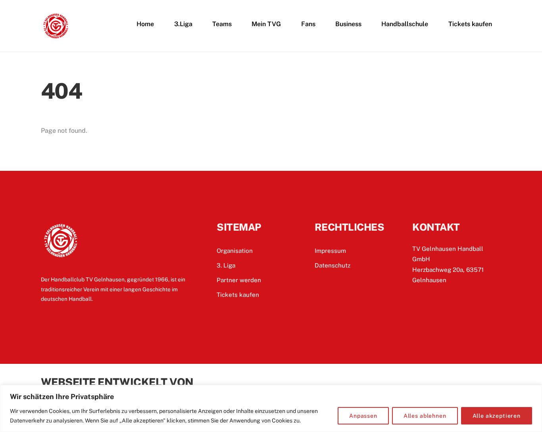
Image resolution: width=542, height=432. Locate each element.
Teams (222, 24)
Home (145, 24)
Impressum (330, 250)
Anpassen (363, 416)
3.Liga (183, 24)
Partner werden (239, 280)
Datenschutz (332, 265)
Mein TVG (266, 24)
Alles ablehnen (425, 416)
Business (348, 24)
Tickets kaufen (470, 24)
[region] (271, 408)
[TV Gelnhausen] (56, 37)
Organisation (235, 250)
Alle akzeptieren (497, 416)
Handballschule (404, 24)
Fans (308, 24)
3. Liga (226, 265)
